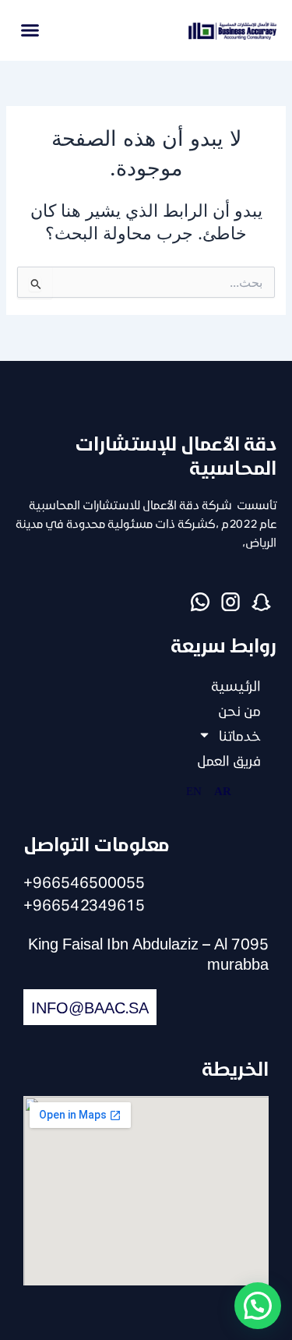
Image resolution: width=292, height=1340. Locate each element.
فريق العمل (229, 760)
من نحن (239, 710)
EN (194, 790)
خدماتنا (240, 735)
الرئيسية (236, 685)
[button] (30, 30)
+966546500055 (84, 881)
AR (222, 790)
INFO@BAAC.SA (90, 1007)
